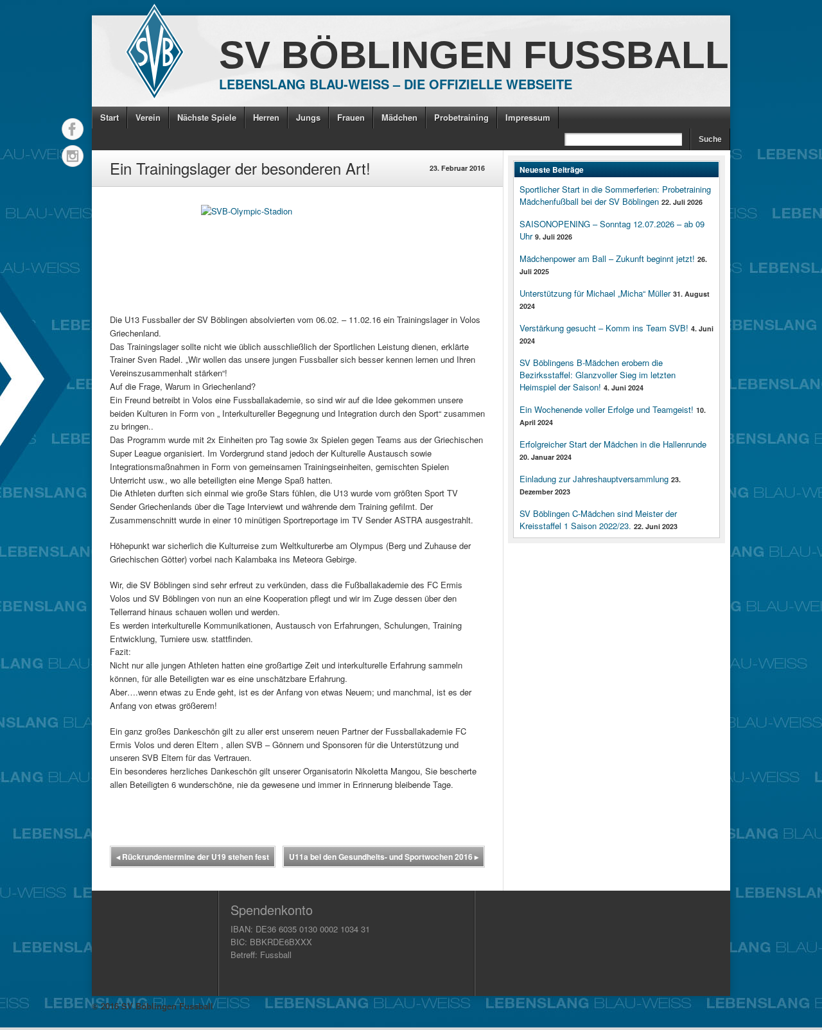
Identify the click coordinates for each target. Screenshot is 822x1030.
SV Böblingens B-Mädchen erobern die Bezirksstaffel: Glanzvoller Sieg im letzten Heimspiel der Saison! (598, 374)
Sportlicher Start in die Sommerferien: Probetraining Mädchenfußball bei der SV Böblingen (615, 195)
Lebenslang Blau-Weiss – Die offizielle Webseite (395, 83)
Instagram (72, 156)
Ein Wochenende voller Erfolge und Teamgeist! (607, 409)
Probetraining (461, 117)
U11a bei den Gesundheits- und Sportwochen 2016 (383, 856)
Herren (266, 117)
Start (109, 117)
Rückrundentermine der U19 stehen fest (192, 856)
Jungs (308, 117)
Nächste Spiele (206, 117)
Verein (148, 117)
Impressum (527, 117)
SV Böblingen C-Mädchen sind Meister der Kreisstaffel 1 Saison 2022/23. (598, 519)
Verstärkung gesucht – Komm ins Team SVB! (604, 328)
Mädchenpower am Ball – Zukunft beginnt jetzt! (607, 258)
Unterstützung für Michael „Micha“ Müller (595, 293)
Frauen (351, 117)
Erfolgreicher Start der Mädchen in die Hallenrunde (613, 444)
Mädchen (399, 117)
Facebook (72, 129)
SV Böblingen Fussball (474, 54)
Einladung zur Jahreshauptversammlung (594, 479)
